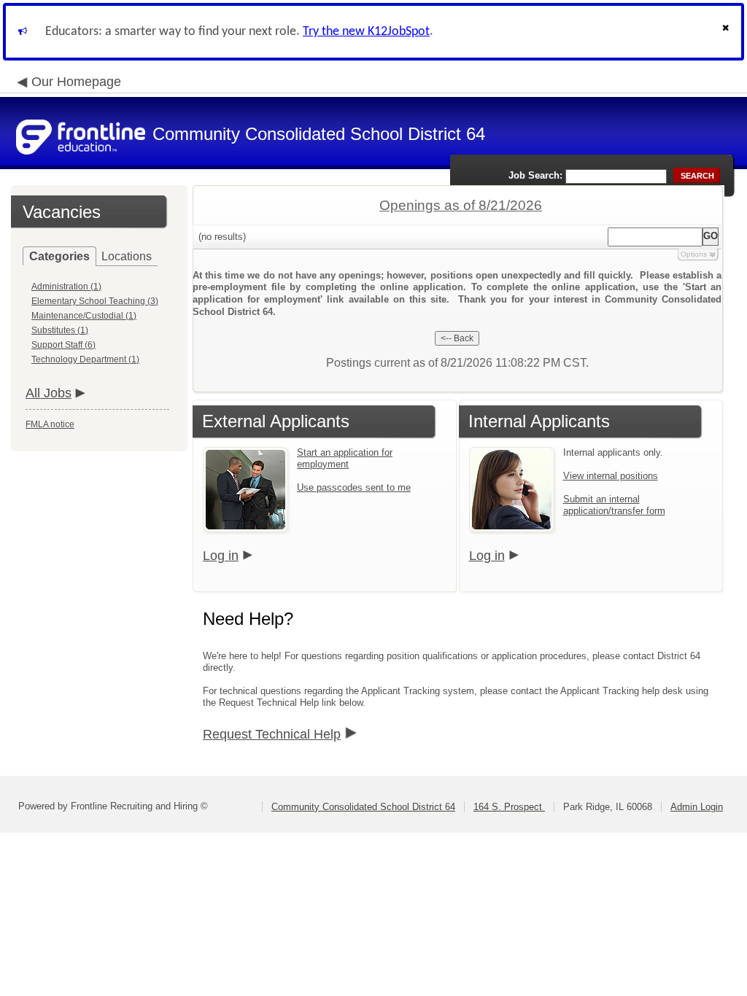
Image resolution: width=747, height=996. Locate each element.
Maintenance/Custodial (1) (83, 316)
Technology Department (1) (85, 359)
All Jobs (48, 393)
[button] (727, 31)
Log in (221, 555)
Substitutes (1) (59, 330)
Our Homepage (76, 81)
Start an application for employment (344, 458)
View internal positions (610, 475)
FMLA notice (50, 424)
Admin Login (696, 806)
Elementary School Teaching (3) (94, 301)
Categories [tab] (59, 256)
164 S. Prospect (509, 806)
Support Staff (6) (63, 345)
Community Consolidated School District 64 (363, 806)
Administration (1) (66, 286)
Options (694, 254)
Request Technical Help (272, 734)
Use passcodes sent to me (354, 487)
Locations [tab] (126, 256)
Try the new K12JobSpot (366, 32)
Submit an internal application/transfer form (614, 505)
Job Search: (535, 175)
